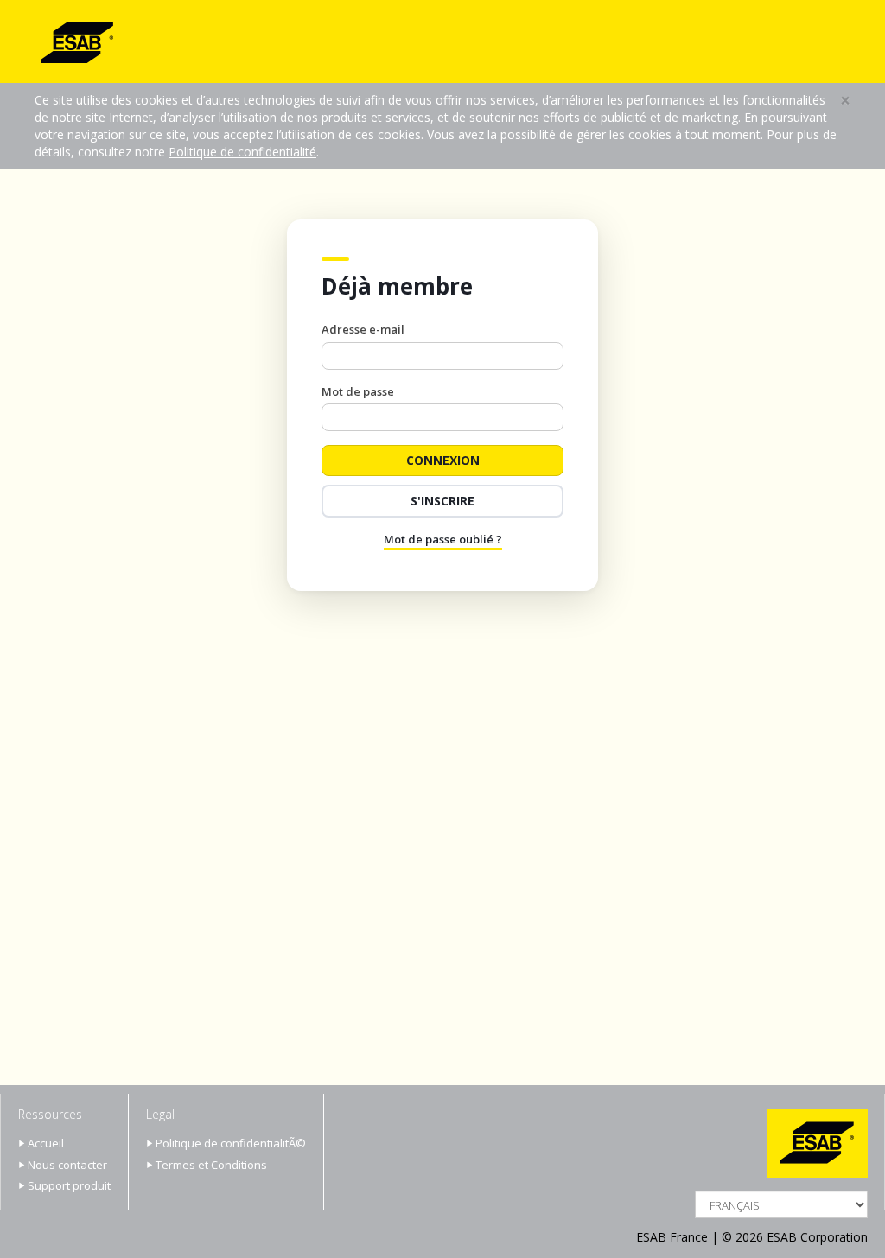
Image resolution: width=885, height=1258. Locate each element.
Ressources (50, 1114)
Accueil (46, 1143)
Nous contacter (67, 1164)
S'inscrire (442, 500)
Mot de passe (358, 391)
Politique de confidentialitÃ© (231, 1143)
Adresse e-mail (363, 329)
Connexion (443, 460)
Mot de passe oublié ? (443, 539)
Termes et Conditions (211, 1164)
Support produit (69, 1185)
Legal (160, 1114)
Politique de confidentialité (242, 151)
